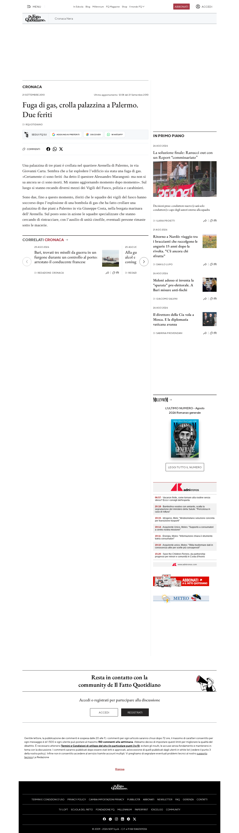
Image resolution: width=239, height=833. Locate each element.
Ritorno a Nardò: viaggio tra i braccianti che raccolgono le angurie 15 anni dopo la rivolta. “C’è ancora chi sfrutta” (175, 246)
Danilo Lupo (163, 264)
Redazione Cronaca (49, 272)
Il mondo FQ (135, 6)
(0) (117, 272)
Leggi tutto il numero (184, 467)
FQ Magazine (113, 6)
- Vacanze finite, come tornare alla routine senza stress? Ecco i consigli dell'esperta (182, 498)
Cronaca (32, 86)
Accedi (104, 712)
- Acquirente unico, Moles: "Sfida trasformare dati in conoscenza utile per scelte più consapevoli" (184, 546)
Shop (124, 6)
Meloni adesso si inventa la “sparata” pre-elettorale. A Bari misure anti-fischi (173, 285)
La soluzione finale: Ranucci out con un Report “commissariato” (183, 155)
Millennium (98, 6)
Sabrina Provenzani (167, 333)
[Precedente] (26, 261)
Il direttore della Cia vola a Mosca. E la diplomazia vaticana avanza (173, 319)
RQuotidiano (32, 124)
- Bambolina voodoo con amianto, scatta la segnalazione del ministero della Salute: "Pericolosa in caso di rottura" (182, 509)
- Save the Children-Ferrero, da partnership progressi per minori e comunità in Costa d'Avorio (180, 555)
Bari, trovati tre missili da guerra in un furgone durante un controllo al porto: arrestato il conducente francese (65, 257)
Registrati (135, 712)
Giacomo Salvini (165, 298)
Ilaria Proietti (164, 220)
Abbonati (181, 6)
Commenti (33, 149)
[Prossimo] (143, 261)
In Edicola (78, 6)
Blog (88, 6)
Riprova (119, 769)
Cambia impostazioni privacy (106, 799)
